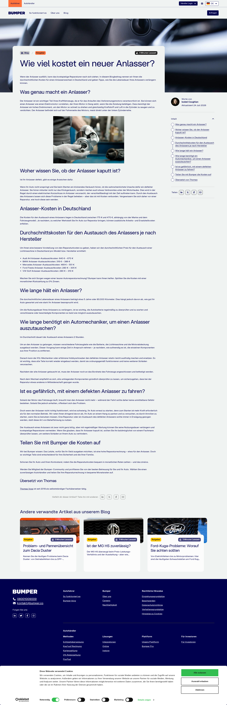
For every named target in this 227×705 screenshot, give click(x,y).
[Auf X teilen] (109, 497)
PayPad (67, 659)
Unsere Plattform (150, 642)
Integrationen (109, 642)
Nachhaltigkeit (109, 605)
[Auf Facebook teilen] (116, 497)
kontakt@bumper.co (30, 603)
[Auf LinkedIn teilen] (102, 497)
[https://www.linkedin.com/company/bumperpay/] (15, 616)
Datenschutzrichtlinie (152, 605)
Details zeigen (144, 700)
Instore (105, 650)
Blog (66, 13)
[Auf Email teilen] (123, 497)
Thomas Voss (26, 489)
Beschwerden (148, 600)
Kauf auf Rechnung (72, 646)
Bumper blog (69, 600)
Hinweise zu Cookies (152, 613)
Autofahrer (15, 3)
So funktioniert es (38, 13)
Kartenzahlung (70, 650)
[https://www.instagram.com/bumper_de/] (34, 616)
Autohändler (29, 3)
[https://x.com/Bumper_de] (21, 616)
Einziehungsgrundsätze (153, 596)
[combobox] (212, 3)
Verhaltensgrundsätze (153, 609)
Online (105, 646)
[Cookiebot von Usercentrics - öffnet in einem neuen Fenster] (22, 700)
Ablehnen (199, 690)
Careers (106, 600)
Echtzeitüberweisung (73, 642)
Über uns (55, 13)
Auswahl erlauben (199, 681)
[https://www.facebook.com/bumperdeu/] (27, 616)
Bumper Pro (148, 646)
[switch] (81, 700)
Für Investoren (188, 642)
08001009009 (27, 599)
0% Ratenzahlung (72, 655)
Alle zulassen (200, 673)
